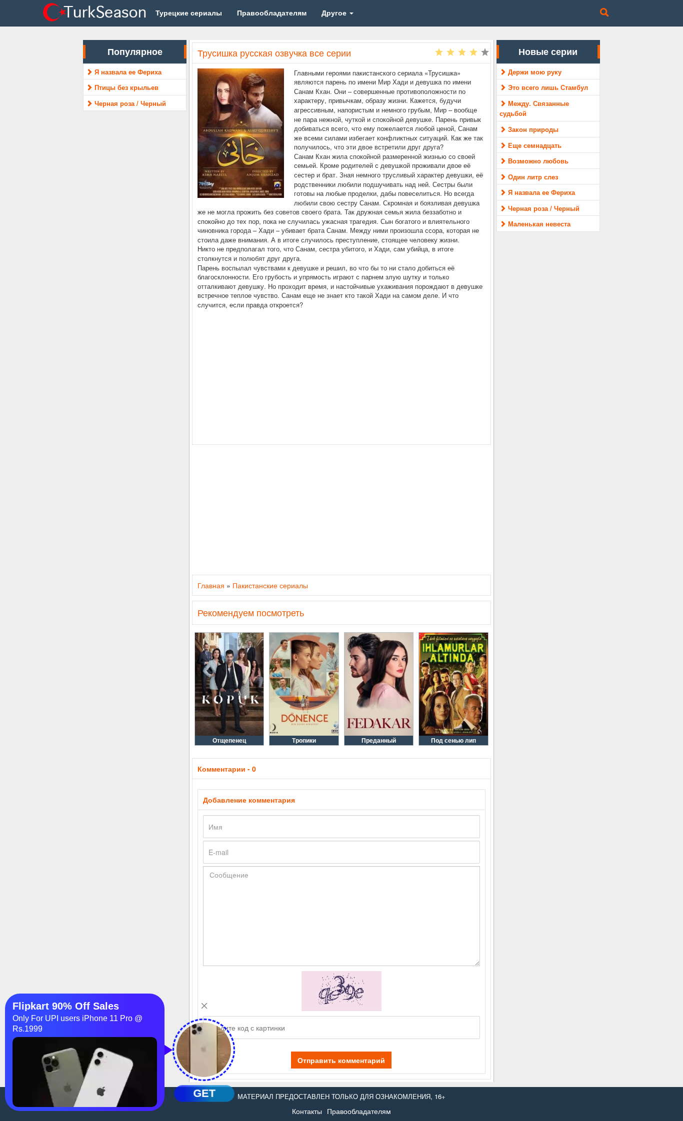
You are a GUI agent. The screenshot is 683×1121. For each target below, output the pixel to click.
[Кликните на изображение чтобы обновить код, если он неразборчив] (342, 990)
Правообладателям (359, 1111)
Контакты (307, 1111)
